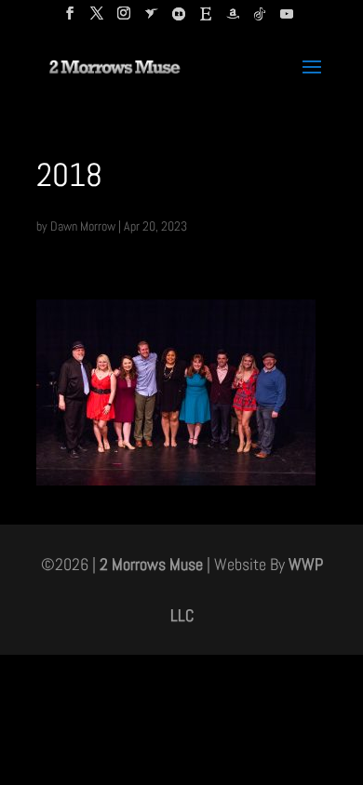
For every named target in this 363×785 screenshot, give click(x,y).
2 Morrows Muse (151, 564)
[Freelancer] (151, 19)
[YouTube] (286, 19)
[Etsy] (205, 19)
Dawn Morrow (82, 226)
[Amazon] (232, 19)
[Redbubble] (178, 19)
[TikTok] (259, 19)
